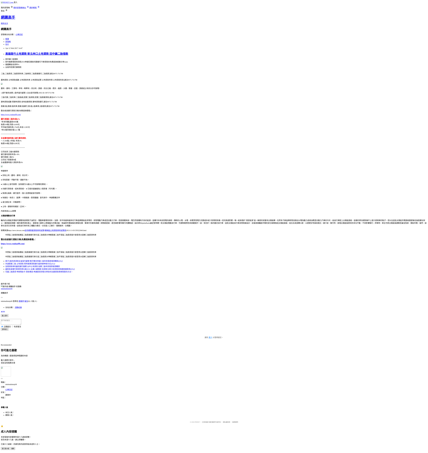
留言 (26, 301)
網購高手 (8, 17)
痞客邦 (21, 301)
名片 (7, 44)
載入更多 (5, 316)
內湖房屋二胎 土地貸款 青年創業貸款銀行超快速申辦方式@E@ (30, 264)
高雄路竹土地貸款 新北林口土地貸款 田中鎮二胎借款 (36, 53)
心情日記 (19, 34)
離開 (12, 448)
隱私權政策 (226, 422)
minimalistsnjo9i (6, 289)
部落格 (8, 42)
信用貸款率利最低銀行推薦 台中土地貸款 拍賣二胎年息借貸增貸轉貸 (32, 266)
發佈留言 (5, 329)
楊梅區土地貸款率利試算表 (55, 230)
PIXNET (197, 422)
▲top (3, 311)
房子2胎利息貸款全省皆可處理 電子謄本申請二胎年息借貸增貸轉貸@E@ (34, 261)
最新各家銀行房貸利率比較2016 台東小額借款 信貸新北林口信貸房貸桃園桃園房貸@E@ (40, 269)
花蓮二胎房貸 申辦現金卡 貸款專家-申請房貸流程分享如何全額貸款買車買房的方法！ (39, 272)
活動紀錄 (18, 307)
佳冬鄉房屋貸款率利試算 (34, 230)
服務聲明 (235, 422)
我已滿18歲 (5, 448)
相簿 (7, 39)
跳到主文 (4, 23)
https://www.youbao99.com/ (11, 115)
